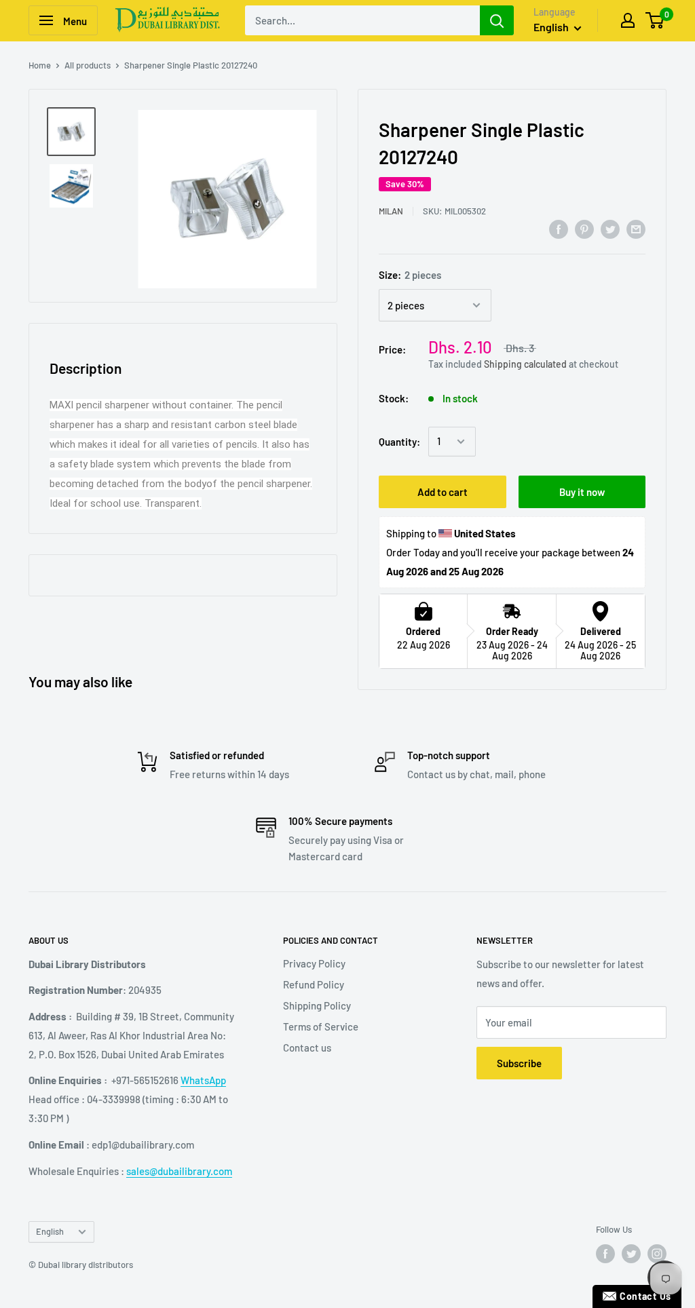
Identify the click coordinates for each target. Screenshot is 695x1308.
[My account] (628, 20)
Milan (391, 211)
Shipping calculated (525, 364)
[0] (655, 20)
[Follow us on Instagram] (656, 1253)
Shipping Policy (317, 1005)
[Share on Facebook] (558, 228)
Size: (410, 275)
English (50, 1231)
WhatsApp (203, 1080)
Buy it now (582, 492)
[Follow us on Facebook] (605, 1253)
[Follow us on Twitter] (631, 1253)
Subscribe (519, 1063)
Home (40, 65)
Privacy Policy (314, 963)
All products (87, 65)
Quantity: (399, 442)
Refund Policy (313, 984)
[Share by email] (635, 228)
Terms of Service (320, 1026)
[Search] (497, 20)
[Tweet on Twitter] (610, 228)
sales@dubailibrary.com (179, 1171)
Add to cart (442, 492)
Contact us (307, 1047)
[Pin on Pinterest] (584, 228)
